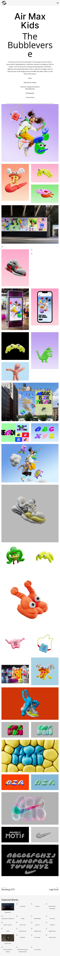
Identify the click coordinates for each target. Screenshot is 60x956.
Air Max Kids (22, 906)
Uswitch (22, 918)
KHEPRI (7, 931)
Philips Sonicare (22, 931)
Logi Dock (37, 906)
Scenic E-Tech (23, 924)
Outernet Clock (7, 943)
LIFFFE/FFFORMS (37, 918)
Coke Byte (52, 924)
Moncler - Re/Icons (8, 924)
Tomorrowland (37, 949)
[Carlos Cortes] (3, 3)
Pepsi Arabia (37, 937)
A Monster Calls (52, 937)
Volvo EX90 (52, 918)
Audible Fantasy (37, 931)
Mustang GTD (8, 912)
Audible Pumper (52, 931)
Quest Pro (37, 924)
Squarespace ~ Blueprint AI (8, 918)
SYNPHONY (22, 937)
